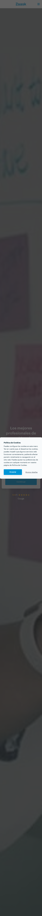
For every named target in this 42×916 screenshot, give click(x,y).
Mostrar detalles (31, 472)
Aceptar (12, 472)
